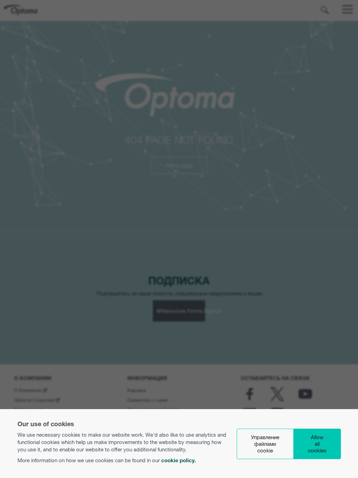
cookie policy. (178, 460)
